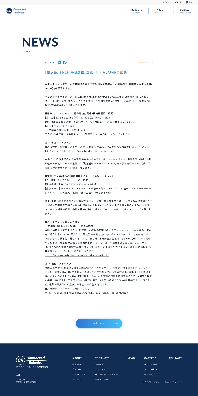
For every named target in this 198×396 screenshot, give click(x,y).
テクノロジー (101, 379)
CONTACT (185, 11)
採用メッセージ (151, 364)
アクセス (76, 379)
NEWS (166, 2)
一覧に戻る (99, 323)
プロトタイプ (101, 369)
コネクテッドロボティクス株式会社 (32, 366)
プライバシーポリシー (151, 382)
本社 (18, 375)
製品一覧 (99, 364)
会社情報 (76, 369)
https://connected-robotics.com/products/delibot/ (77, 255)
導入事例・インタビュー (106, 374)
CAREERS (150, 358)
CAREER (177, 2)
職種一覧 (148, 374)
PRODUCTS (136, 11)
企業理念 (76, 364)
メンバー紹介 (150, 369)
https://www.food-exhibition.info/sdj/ (92, 151)
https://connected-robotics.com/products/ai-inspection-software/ (86, 292)
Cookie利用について (173, 382)
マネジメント (79, 374)
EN (190, 2)
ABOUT (160, 11)
